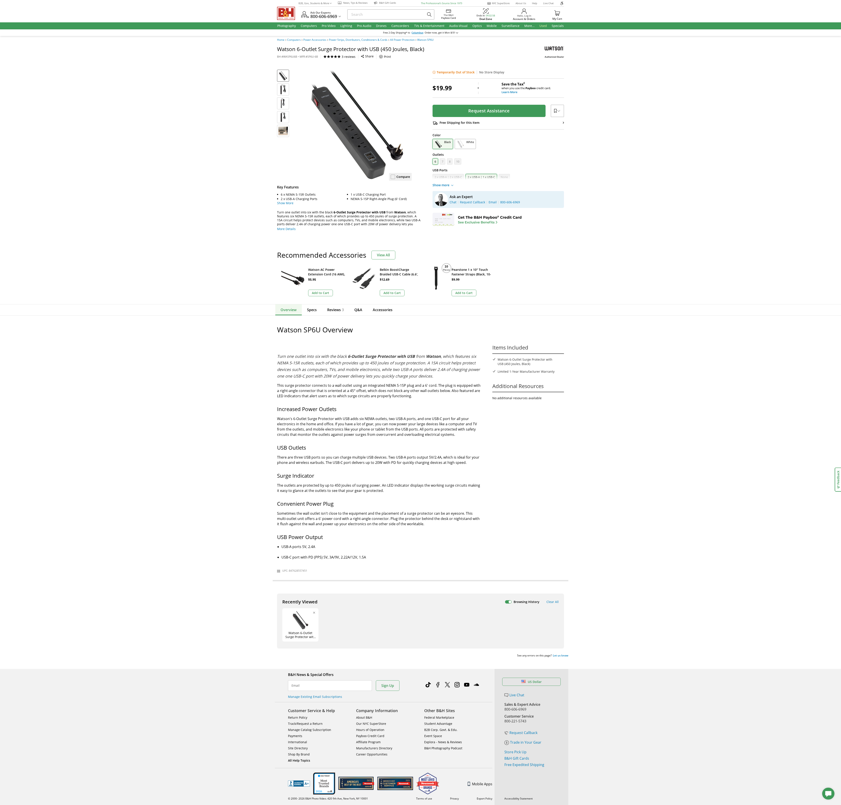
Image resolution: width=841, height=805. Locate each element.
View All (383, 255)
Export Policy (484, 798)
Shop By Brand (299, 754)
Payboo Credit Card (370, 736)
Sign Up (387, 685)
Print (387, 57)
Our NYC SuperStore (371, 724)
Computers (294, 40)
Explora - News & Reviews (443, 742)
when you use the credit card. (526, 88)
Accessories (382, 309)
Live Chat (548, 3)
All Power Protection (402, 40)
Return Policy (297, 717)
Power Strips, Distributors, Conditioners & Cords (358, 40)
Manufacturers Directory (374, 748)
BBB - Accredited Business (299, 783)
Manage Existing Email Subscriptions (315, 697)
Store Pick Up (515, 752)
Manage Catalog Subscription (309, 730)
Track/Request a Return (305, 724)
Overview (289, 309)
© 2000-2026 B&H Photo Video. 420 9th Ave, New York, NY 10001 (328, 798)
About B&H (364, 717)
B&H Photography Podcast (443, 748)
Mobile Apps (482, 784)
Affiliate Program (368, 742)
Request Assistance (489, 111)
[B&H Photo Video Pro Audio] (288, 13)
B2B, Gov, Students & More (314, 3)
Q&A (358, 309)
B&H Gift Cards (516, 758)
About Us (521, 3)
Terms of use (424, 798)
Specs (312, 309)
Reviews (335, 309)
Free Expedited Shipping (524, 764)
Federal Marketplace (439, 717)
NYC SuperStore (501, 3)
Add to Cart (320, 293)
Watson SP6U (425, 40)
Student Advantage (438, 724)
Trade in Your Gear (525, 742)
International (297, 742)
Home (280, 40)
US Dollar (535, 682)
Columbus (417, 32)
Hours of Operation (370, 730)
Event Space (433, 736)
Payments (295, 736)
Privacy (454, 798)
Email (296, 685)
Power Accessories (314, 40)
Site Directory (298, 748)
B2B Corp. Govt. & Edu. (441, 730)
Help (534, 3)
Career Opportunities (371, 754)
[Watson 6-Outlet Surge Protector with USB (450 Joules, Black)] (357, 124)
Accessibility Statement (518, 798)
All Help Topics (299, 760)
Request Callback (523, 732)
